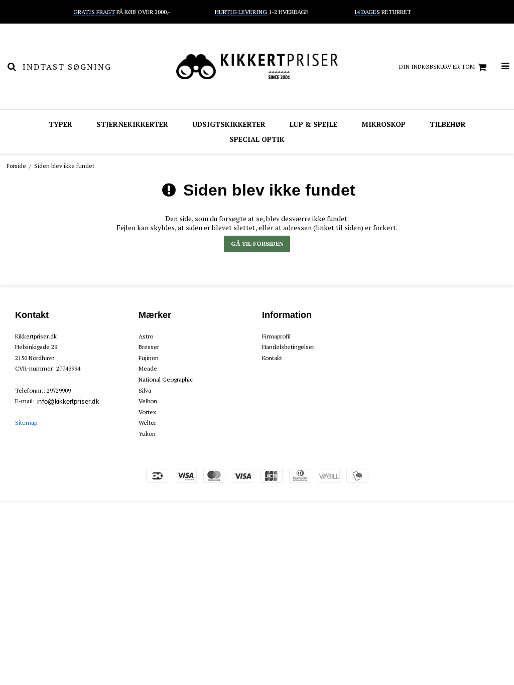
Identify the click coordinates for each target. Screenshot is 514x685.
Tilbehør (448, 124)
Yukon (147, 433)
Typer (60, 124)
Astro (146, 336)
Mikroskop (383, 124)
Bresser (149, 347)
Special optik (257, 139)
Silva (145, 390)
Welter (147, 422)
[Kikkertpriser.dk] (256, 66)
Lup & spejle (313, 124)
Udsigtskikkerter (229, 124)
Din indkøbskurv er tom (437, 66)
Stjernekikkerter (132, 124)
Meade (148, 368)
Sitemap (26, 422)
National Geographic (166, 379)
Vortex (147, 412)
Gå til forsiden (257, 243)
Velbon (148, 401)
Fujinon (149, 358)
